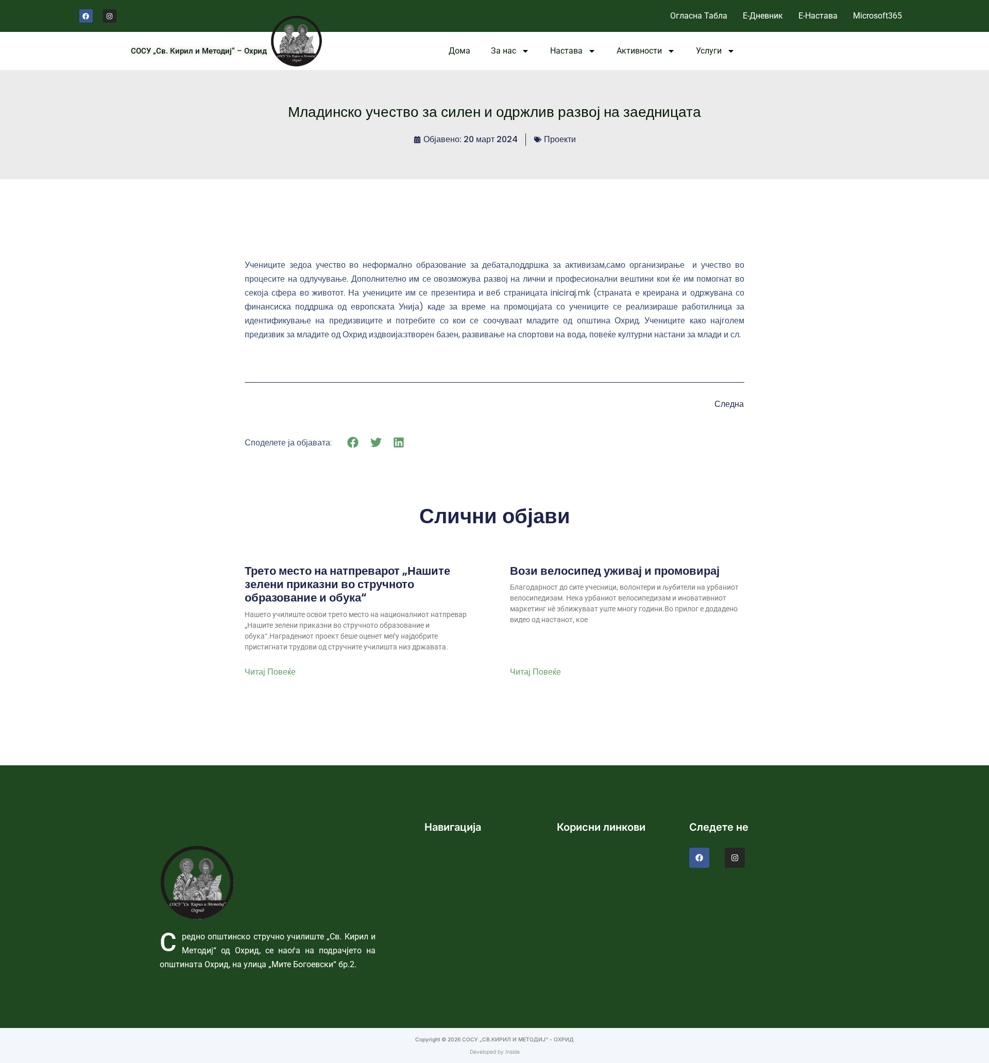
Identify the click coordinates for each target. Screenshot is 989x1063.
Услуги (709, 51)
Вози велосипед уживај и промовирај (615, 571)
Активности (639, 51)
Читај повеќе (270, 672)
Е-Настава (818, 16)
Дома (459, 51)
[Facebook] (86, 16)
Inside (512, 1052)
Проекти (560, 139)
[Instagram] (109, 16)
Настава (566, 51)
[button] (353, 442)
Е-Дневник (763, 16)
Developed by (487, 1052)
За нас (503, 51)
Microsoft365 (877, 16)
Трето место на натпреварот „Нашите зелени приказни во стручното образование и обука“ (347, 584)
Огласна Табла (698, 16)
